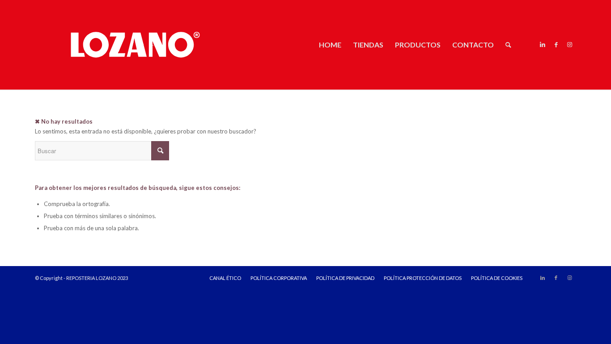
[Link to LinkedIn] (542, 44)
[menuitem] (330, 45)
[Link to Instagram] (569, 44)
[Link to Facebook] (556, 44)
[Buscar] (508, 45)
